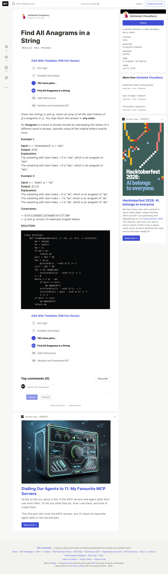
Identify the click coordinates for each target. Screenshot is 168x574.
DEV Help (78, 552)
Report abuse (75, 405)
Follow (143, 23)
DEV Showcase (130, 552)
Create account (155, 3)
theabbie (46, 47)
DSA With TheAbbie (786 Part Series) (56, 60)
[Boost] (6, 78)
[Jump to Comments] (6, 58)
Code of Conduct (57, 405)
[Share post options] (6, 87)
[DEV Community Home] (5, 3)
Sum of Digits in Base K (134, 97)
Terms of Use (100, 559)
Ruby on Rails (78, 566)
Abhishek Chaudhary (38, 15)
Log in (139, 3)
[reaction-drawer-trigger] (6, 48)
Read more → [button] (30, 525)
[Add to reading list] (6, 69)
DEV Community (44, 548)
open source (67, 563)
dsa (36, 47)
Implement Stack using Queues (137, 86)
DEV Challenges (26, 552)
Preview (46, 397)
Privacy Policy (86, 559)
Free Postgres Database (75, 555)
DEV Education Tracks (62, 552)
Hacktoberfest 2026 (153, 218)
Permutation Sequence (134, 108)
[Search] (13, 3)
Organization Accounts (112, 552)
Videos (47, 552)
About (142, 552)
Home (14, 552)
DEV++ (39, 552)
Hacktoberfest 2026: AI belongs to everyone (141, 202)
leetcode (27, 47)
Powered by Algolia (89, 4)
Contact (151, 552)
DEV (94, 563)
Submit (31, 397)
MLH (101, 555)
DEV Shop (92, 555)
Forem (53, 563)
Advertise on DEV (92, 552)
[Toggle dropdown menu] (115, 417)
